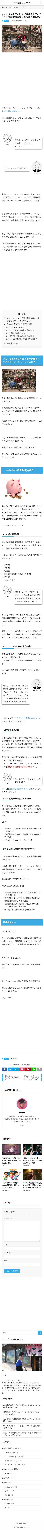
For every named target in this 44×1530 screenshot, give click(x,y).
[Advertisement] (22, 77)
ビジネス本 (9, 1504)
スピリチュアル (11, 1487)
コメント (8, 1218)
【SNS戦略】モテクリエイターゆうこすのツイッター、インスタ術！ (21, 1413)
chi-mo (22, 1112)
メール (7, 1253)
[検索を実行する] (40, 1333)
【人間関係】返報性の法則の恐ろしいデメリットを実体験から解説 (22, 1420)
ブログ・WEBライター (13, 1461)
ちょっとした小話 (12, 1469)
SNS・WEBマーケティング (14, 1457)
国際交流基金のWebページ (20, 789)
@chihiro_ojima (10, 111)
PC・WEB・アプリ (12, 1448)
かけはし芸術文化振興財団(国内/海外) (23, 339)
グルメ (7, 1478)
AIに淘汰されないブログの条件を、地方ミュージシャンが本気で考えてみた (21, 1406)
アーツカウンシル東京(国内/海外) (22, 330)
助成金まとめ (12, 343)
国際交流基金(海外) (17, 333)
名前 (6, 1245)
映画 (7, 1508)
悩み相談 (9, 1495)
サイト (6, 1260)
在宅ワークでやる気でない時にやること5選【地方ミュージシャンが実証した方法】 (22, 1434)
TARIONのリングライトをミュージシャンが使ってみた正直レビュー (22, 1427)
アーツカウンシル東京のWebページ (25, 718)
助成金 (15, 1059)
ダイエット (9, 1491)
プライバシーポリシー (22, 1523)
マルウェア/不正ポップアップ (15, 1465)
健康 (7, 1483)
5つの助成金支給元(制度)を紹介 (20, 324)
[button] (41, 2)
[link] (22, 1125)
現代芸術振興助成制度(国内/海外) (22, 336)
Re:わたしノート (22, 3)
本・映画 (8, 1499)
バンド (6, 20)
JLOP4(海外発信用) (17, 327)
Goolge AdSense (11, 1453)
